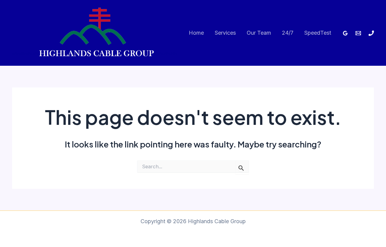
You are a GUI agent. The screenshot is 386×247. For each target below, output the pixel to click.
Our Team (259, 33)
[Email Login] (358, 33)
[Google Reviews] (345, 33)
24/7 (287, 33)
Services (225, 33)
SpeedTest (317, 33)
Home (196, 33)
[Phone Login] (371, 33)
